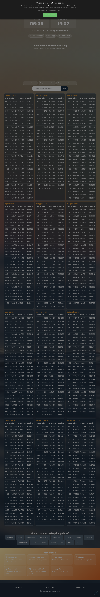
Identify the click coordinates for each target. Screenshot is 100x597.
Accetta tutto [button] (50, 15)
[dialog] (50, 9)
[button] (50, 10)
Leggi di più (73, 7)
